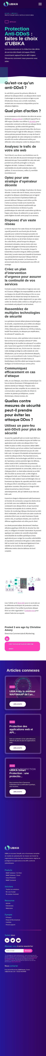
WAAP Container (11, 880)
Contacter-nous (30, 611)
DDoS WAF (21, 603)
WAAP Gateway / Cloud (13, 875)
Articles (14, 13)
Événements (9, 906)
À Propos (8, 917)
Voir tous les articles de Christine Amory (21, 646)
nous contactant (16, 961)
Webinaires (9, 908)
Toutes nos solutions (12, 889)
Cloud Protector (11, 877)
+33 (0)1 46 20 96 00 (21, 971)
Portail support (10, 924)
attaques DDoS (17, 119)
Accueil (7, 13)
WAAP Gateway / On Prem (14, 873)
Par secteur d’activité (12, 894)
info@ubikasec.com (10, 971)
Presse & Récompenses (13, 920)
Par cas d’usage (10, 892)
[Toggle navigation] (40, 4)
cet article (32, 122)
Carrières (8, 922)
